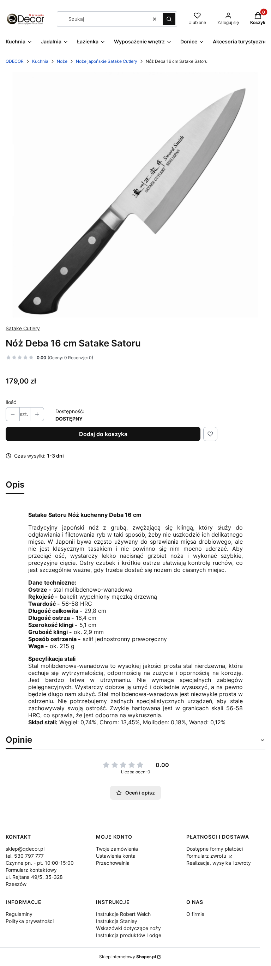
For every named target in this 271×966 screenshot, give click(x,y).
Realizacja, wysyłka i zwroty (218, 863)
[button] (169, 19)
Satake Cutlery (23, 328)
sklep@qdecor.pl (25, 849)
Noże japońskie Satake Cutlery (106, 61)
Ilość (11, 402)
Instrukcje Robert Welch (123, 914)
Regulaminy (19, 914)
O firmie (195, 914)
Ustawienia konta (116, 856)
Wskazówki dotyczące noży (128, 928)
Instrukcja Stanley (116, 921)
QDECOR (15, 61)
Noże (62, 61)
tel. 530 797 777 (25, 856)
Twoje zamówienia (117, 849)
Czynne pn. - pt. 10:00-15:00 (40, 863)
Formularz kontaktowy (31, 870)
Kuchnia (40, 61)
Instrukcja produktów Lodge (128, 935)
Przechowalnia (113, 863)
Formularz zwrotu (207, 856)
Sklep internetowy (127, 956)
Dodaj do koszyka (103, 433)
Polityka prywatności (30, 921)
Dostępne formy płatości (214, 849)
